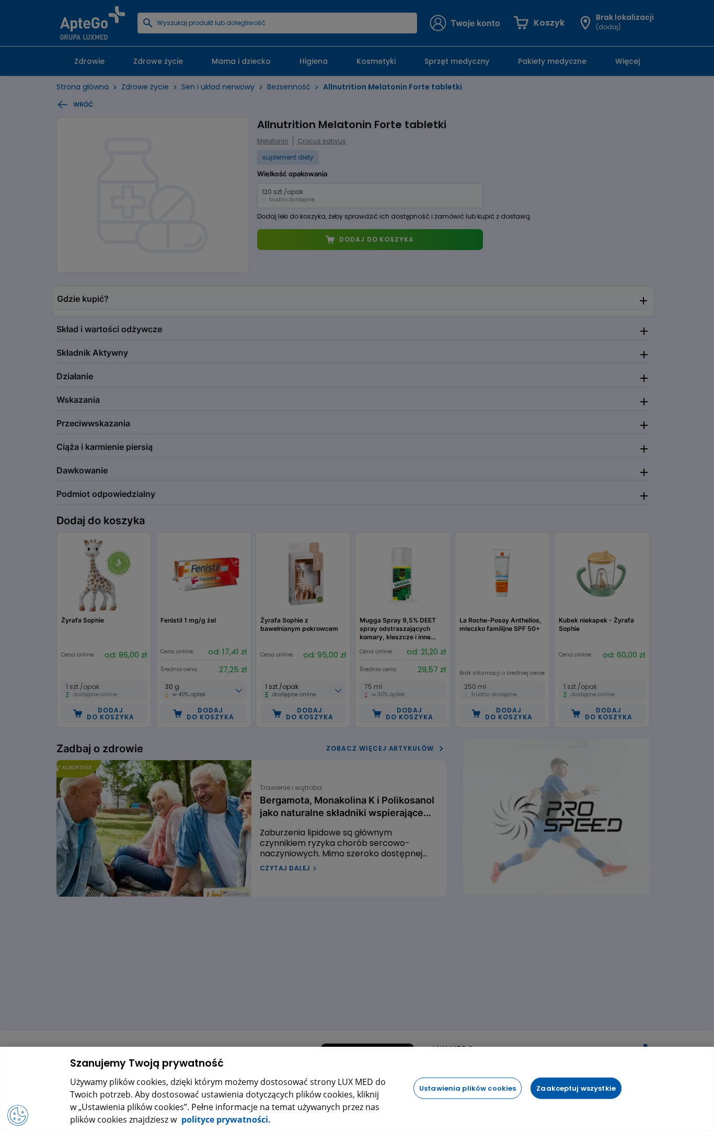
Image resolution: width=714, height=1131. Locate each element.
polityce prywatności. (225, 1119)
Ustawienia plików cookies (467, 1088)
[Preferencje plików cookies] (17, 1115)
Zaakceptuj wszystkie (576, 1088)
